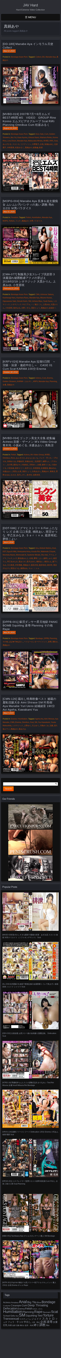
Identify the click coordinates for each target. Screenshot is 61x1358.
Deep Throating (38, 1305)
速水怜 (49, 565)
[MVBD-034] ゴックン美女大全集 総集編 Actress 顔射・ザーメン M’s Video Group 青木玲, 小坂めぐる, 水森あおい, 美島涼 (30, 442)
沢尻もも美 (16, 471)
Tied (39, 1315)
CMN (12, 722)
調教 (42, 1325)
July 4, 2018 (8, 542)
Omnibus (6, 458)
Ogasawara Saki (9, 301)
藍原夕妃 (34, 565)
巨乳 (5, 1325)
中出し (27, 1321)
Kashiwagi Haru (9, 298)
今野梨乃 (35, 144)
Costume (6, 1306)
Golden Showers (9, 381)
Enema (50, 378)
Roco (13, 458)
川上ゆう (35, 726)
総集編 (35, 147)
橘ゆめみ (52, 468)
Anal (54, 548)
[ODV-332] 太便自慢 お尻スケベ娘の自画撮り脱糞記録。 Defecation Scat (29, 1034)
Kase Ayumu (22, 137)
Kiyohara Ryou (22, 298)
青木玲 (29, 475)
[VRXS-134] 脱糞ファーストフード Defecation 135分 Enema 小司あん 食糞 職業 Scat (30, 1133)
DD (43, 57)
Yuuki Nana (47, 301)
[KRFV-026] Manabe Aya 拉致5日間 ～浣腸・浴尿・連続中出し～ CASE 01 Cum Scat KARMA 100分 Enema (29, 365)
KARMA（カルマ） (24, 381)
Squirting (31, 1315)
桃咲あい (40, 562)
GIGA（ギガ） (38, 1309)
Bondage (39, 638)
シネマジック (17, 726)
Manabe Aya (51, 57)
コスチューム (25, 1319)
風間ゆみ (24, 568)
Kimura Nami (33, 137)
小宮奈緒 (10, 468)
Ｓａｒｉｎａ (33, 568)
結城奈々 (52, 308)
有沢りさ (28, 468)
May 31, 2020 (9, 212)
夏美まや (16, 465)
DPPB (46, 638)
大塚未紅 (24, 465)
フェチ (18, 221)
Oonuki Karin (22, 301)
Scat (56, 141)
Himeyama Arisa (23, 552)
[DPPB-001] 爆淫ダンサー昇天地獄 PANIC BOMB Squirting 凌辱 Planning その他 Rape (30, 625)
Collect (38, 57)
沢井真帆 (18, 565)
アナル (51, 555)
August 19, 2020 (10, 128)
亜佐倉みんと (23, 558)
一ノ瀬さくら (36, 304)
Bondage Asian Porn (19, 57)
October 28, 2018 (11, 372)
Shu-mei (44, 555)
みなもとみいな (32, 458)
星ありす (22, 562)
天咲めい (32, 465)
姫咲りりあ (46, 465)
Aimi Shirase (49, 719)
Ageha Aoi (39, 719)
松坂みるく (19, 147)
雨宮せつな (15, 568)
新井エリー (19, 468)
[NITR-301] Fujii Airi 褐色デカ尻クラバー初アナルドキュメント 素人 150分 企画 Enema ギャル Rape (29, 1283)
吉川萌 (9, 465)
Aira (37, 548)
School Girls (9, 1316)
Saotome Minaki (33, 555)
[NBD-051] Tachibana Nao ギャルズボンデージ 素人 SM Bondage (28, 1236)
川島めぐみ (44, 726)
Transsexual (11, 1318)
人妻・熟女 (36, 1322)
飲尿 (41, 147)
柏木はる (16, 308)
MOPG (5, 221)
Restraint (47, 1312)
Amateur (14, 1302)
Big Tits (32, 1302)
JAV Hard (30, 5)
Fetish (28, 217)
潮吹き (55, 642)
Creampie (16, 1305)
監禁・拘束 (29, 1325)
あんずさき (7, 144)
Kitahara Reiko (46, 137)
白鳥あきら (36, 471)
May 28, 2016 (9, 633)
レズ (15, 558)
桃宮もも (48, 562)
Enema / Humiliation (19, 719)
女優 (4, 385)
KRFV (35, 381)
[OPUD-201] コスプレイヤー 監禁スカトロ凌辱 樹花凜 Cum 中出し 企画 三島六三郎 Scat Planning (30, 1182)
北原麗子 (38, 461)
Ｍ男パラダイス (36, 221)
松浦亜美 (44, 468)
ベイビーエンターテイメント (35, 642)
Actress (38, 378)
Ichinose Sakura (46, 294)
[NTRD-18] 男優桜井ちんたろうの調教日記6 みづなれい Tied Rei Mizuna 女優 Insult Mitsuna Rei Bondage (28, 1084)
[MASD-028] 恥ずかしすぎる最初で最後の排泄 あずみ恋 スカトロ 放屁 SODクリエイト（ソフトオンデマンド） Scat (30, 936)
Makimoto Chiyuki (48, 552)
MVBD (46, 141)
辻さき (13, 475)
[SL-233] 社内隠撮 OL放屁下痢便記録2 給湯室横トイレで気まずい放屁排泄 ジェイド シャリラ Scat (30, 985)
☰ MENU (30, 17)
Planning (53, 381)
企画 (42, 144)
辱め (48, 1325)
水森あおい (7, 471)
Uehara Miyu (37, 301)
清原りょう (35, 308)
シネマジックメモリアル (20, 304)
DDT (4, 552)
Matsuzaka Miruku (35, 141)
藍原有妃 (42, 565)
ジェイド (36, 1318)
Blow (39, 1303)
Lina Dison (11, 141)
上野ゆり (27, 726)
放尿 (14, 1325)
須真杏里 (36, 475)
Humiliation (36, 217)
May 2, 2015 (9, 713)
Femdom (14, 217)
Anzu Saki (39, 134)
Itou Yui (14, 137)
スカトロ (16, 144)
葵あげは (22, 729)
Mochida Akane (9, 555)
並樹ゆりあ (11, 461)
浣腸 (51, 726)
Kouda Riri (35, 552)
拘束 (10, 1325)
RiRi (51, 141)
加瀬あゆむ (48, 144)
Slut (17, 1316)
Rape (38, 1312)
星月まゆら (31, 562)
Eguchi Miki (11, 552)
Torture (12, 221)
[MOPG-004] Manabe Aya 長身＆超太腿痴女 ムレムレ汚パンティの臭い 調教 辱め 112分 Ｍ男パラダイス (30, 204)
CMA (38, 294)
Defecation (10, 1308)
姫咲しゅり (48, 558)
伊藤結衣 (20, 461)
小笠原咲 (8, 308)
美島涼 (52, 471)
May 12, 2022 (9, 51)
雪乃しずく (21, 475)
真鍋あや (28, 147)
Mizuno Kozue (46, 298)
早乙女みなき (12, 562)
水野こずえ (25, 308)
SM (29, 301)
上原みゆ (46, 304)
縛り (36, 1325)
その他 (5, 642)
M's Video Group (37, 455)
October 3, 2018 (10, 449)
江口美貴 (10, 565)
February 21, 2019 (11, 289)
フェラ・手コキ (45, 458)
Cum (46, 134)
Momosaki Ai (21, 555)
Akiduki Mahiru (45, 548)
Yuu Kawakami (44, 722)
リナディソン (25, 144)
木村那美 (10, 147)
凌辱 (50, 642)
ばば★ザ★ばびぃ (16, 642)
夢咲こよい (38, 558)
